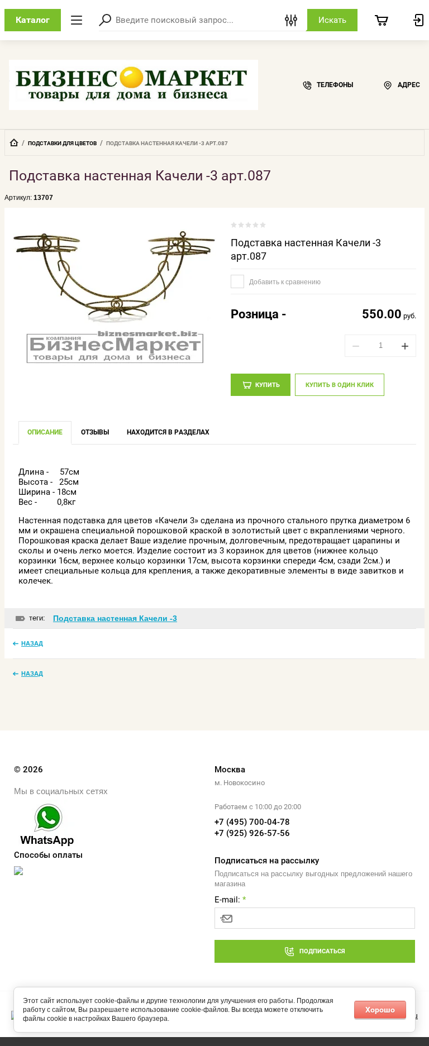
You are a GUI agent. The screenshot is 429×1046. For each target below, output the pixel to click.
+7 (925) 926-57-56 (252, 833)
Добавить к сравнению (284, 282)
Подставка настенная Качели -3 (115, 618)
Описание (45, 432)
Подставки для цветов (62, 143)
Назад (32, 643)
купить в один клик (340, 385)
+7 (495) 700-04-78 (252, 822)
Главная (13, 142)
